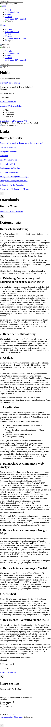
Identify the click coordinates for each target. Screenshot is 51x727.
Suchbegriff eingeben (8, 4)
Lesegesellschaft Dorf (8, 151)
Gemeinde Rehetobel (8, 147)
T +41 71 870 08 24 (8, 102)
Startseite (8, 29)
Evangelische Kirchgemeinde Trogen (14, 176)
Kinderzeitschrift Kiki (8, 164)
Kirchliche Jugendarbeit (9, 172)
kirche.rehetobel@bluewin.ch (11, 717)
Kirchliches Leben (12, 12)
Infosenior (4, 156)
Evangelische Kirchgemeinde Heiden (14, 189)
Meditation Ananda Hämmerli (11, 211)
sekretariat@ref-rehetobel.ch (11, 106)
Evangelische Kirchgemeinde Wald (13, 181)
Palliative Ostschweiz (8, 160)
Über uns (8, 17)
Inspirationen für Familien (10, 168)
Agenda (8, 14)
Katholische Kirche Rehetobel (12, 185)
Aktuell (8, 10)
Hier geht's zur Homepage (10, 83)
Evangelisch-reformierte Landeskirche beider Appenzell (21, 143)
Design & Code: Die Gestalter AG (13, 121)
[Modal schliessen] (2, 193)
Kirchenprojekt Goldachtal (15, 19)
